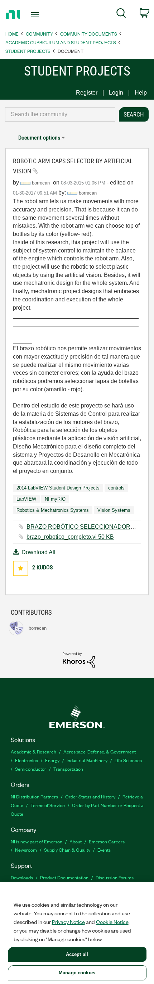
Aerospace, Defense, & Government (99, 751)
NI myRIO (55, 499)
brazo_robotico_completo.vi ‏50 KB (70, 537)
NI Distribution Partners (34, 796)
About (75, 841)
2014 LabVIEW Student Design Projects (58, 488)
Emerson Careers (107, 841)
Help (141, 93)
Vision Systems (113, 510)
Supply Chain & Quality (67, 849)
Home (12, 33)
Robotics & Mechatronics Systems (52, 510)
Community (39, 33)
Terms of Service (47, 805)
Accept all (77, 954)
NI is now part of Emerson (36, 841)
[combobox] (60, 114)
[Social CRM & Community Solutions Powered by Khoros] (79, 659)
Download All (38, 552)
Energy (52, 760)
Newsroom (26, 849)
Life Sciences (128, 760)
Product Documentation (64, 877)
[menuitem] (121, 14)
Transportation (68, 768)
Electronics (26, 760)
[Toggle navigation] (37, 15)
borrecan (88, 193)
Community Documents (88, 33)
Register (86, 93)
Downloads (22, 877)
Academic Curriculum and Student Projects (60, 42)
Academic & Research (33, 751)
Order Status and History (90, 796)
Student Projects (27, 50)
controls (116, 488)
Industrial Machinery (87, 760)
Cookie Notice (112, 921)
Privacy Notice (68, 921)
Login (116, 93)
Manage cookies (77, 972)
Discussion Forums (115, 877)
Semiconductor (30, 768)
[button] (21, 568)
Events (104, 849)
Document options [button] (39, 137)
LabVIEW (26, 499)
